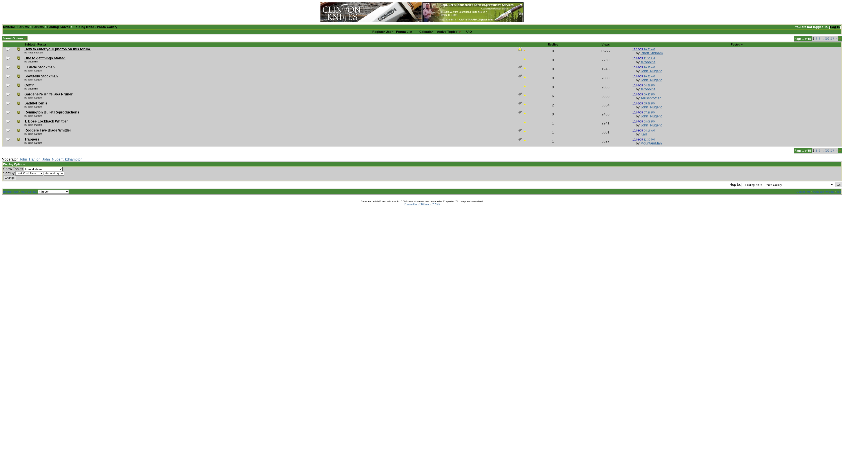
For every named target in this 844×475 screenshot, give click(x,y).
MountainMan (651, 143)
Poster (41, 44)
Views (606, 44)
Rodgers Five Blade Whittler (47, 130)
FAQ (469, 31)
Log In (835, 27)
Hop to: (735, 184)
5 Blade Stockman (39, 67)
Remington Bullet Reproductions (51, 112)
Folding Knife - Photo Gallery (95, 27)
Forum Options (13, 38)
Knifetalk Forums (16, 27)
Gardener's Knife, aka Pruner (48, 94)
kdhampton (73, 159)
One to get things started (44, 58)
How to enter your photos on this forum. (57, 49)
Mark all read (29, 191)
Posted (736, 44)
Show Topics (13, 169)
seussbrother (650, 98)
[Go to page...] (840, 38)
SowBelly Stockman (41, 76)
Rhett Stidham (35, 52)
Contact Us (804, 191)
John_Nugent (651, 71)
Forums (38, 27)
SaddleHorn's (35, 103)
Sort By (9, 173)
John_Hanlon (29, 159)
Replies (553, 44)
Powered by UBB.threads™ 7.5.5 (422, 204)
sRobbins (33, 61)
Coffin (29, 85)
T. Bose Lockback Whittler (46, 121)
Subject (29, 44)
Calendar (426, 31)
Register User (382, 31)
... (823, 38)
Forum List (404, 31)
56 (827, 38)
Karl (643, 134)
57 (832, 38)
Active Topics (447, 31)
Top (839, 191)
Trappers (31, 139)
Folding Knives (58, 27)
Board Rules (11, 191)
